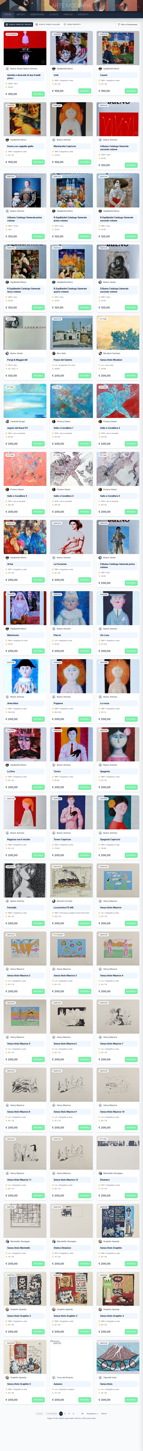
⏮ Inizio (39, 1414)
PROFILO (68, 14)
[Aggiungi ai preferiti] (43, 62)
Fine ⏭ (104, 1414)
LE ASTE (54, 14)
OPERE (7, 14)
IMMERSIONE (37, 14)
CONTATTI (83, 14)
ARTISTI (21, 14)
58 (82, 1414)
